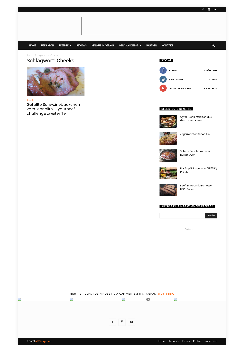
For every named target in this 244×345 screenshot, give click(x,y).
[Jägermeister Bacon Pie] (168, 138)
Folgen (213, 79)
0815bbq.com (43, 341)
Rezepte (64, 45)
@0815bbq (166, 293)
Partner (151, 45)
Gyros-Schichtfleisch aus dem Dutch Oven (196, 118)
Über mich (47, 45)
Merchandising (128, 45)
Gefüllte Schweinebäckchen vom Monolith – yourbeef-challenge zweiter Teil (53, 109)
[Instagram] (208, 9)
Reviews (82, 45)
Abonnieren (210, 88)
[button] (213, 45)
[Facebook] (203, 9)
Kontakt (167, 45)
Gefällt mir (210, 70)
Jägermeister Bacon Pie (195, 134)
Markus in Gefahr (103, 45)
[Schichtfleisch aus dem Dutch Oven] (168, 155)
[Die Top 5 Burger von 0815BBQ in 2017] (168, 173)
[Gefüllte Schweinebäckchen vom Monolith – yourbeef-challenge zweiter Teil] (55, 81)
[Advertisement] (188, 253)
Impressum (211, 341)
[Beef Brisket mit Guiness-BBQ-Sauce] (168, 190)
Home (32, 45)
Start (29, 55)
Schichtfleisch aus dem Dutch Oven (195, 153)
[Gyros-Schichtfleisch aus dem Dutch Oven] (168, 121)
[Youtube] (214, 9)
